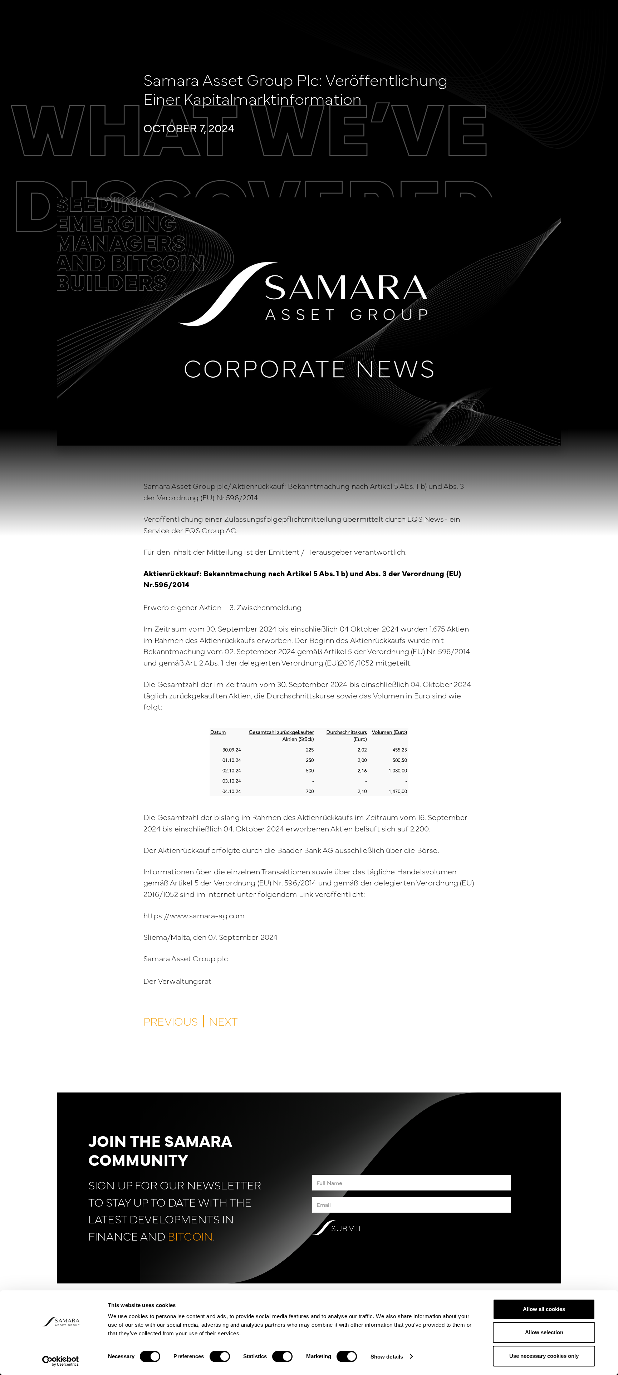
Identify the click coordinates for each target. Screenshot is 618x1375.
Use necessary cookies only (544, 1356)
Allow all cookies (544, 1309)
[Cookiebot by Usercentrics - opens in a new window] (60, 1361)
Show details (387, 1357)
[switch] (220, 1356)
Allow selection (544, 1333)
